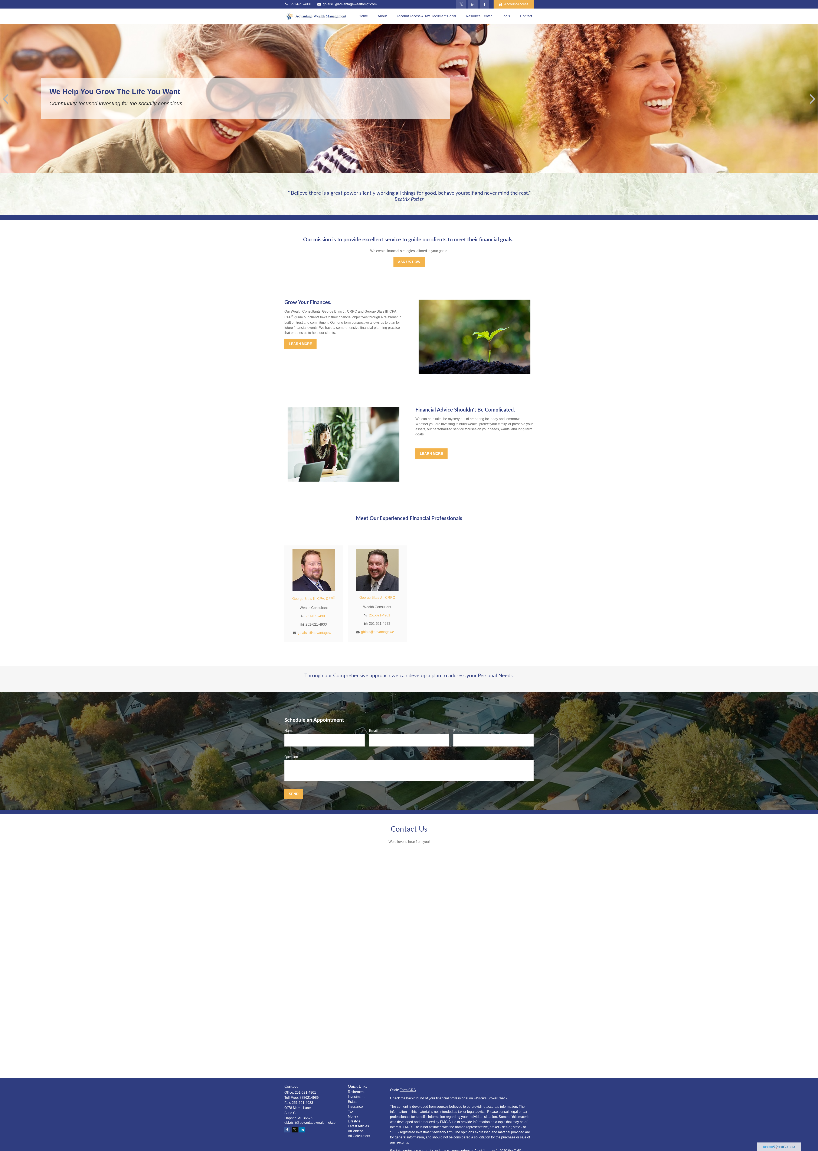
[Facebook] (484, 4)
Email (373, 730)
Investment (356, 1097)
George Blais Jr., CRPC (377, 597)
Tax (350, 1111)
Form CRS (408, 1090)
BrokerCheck (497, 1098)
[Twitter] (461, 4)
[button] (363, 16)
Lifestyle (354, 1121)
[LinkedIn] (473, 4)
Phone (458, 730)
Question (291, 757)
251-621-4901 (301, 4)
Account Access (516, 4)
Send (294, 794)
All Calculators (359, 1136)
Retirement (356, 1092)
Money (353, 1116)
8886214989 (309, 1097)
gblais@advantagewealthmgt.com (379, 632)
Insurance (355, 1106)
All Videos (355, 1131)
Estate (352, 1101)
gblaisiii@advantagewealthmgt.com (350, 4)
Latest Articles (358, 1126)
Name (289, 730)
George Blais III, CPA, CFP (313, 598)
